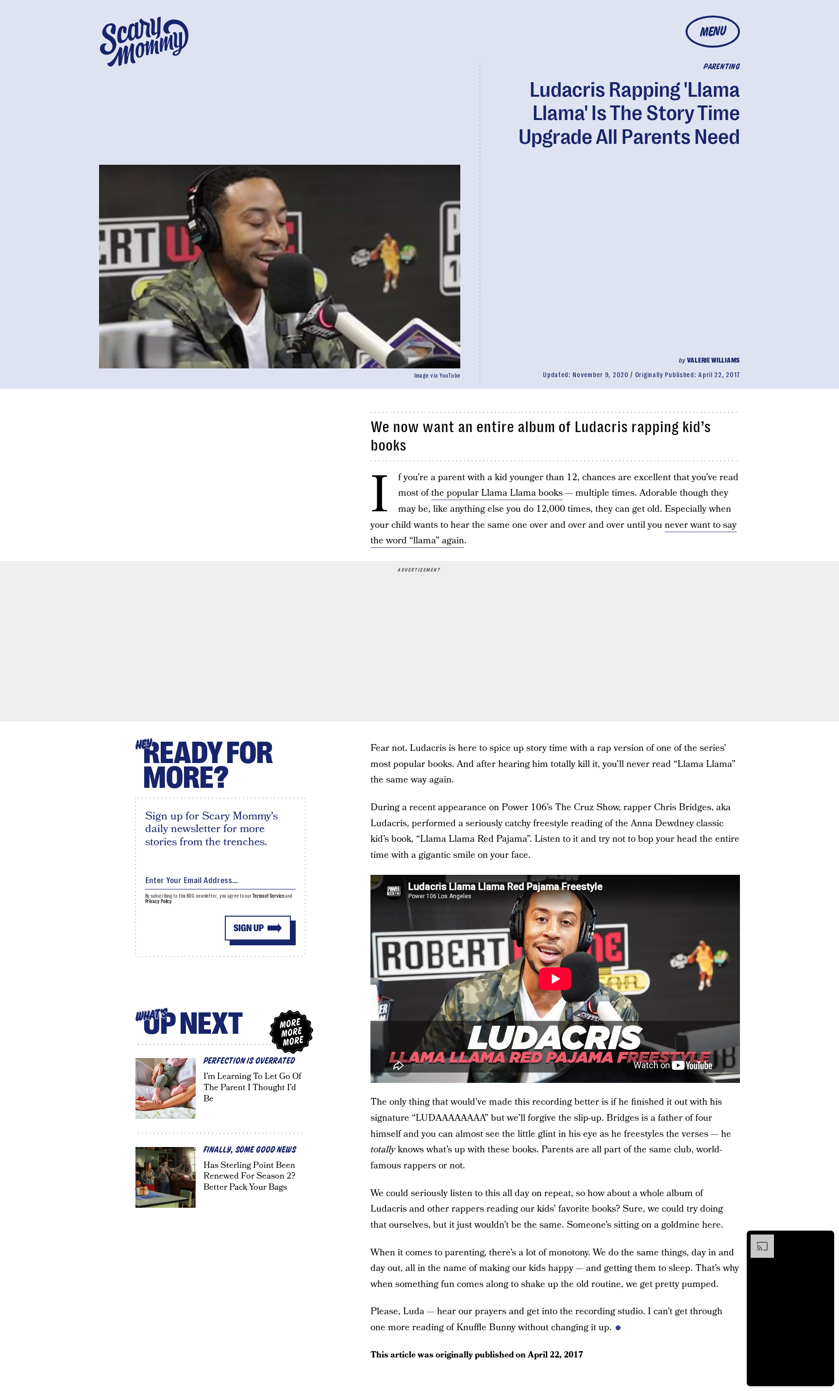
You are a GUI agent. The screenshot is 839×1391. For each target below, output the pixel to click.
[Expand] (757, 1239)
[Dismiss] (823, 1239)
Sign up (249, 928)
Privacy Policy (158, 901)
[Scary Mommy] (144, 41)
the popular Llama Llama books (497, 493)
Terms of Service (268, 896)
